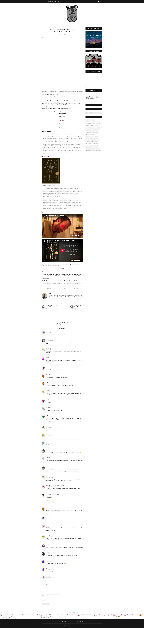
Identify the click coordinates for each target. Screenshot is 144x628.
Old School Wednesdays (90, 134)
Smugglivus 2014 (95, 145)
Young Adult (94, 150)
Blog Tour (44, 283)
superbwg (48, 348)
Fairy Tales (92, 125)
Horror (58, 283)
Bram (47, 331)
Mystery (97, 132)
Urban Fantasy (88, 150)
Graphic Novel (93, 127)
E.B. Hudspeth (49, 283)
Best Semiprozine (98, 99)
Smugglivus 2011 (88, 143)
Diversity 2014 (98, 123)
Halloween (99, 127)
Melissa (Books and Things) (52, 494)
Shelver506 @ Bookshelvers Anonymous (56, 485)
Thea (76, 288)
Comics (98, 121)
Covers (93, 123)
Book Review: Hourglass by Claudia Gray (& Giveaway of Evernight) (47, 306)
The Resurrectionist (77, 283)
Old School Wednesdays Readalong (92, 136)
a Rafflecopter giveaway (46, 278)
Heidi (47, 466)
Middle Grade (88, 132)
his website (55, 265)
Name (43, 595)
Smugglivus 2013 (88, 145)
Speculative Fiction (70, 283)
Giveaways (54, 283)
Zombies (99, 150)
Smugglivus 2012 (95, 143)
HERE (56, 108)
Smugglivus (88, 141)
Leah (47, 426)
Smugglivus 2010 (94, 141)
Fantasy (96, 125)
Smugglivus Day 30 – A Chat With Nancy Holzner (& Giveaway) (75, 306)
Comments (48, 288)
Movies (93, 132)
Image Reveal (63, 283)
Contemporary (88, 123)
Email (43, 598)
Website (43, 600)
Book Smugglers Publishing (91, 121)
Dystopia (87, 125)
